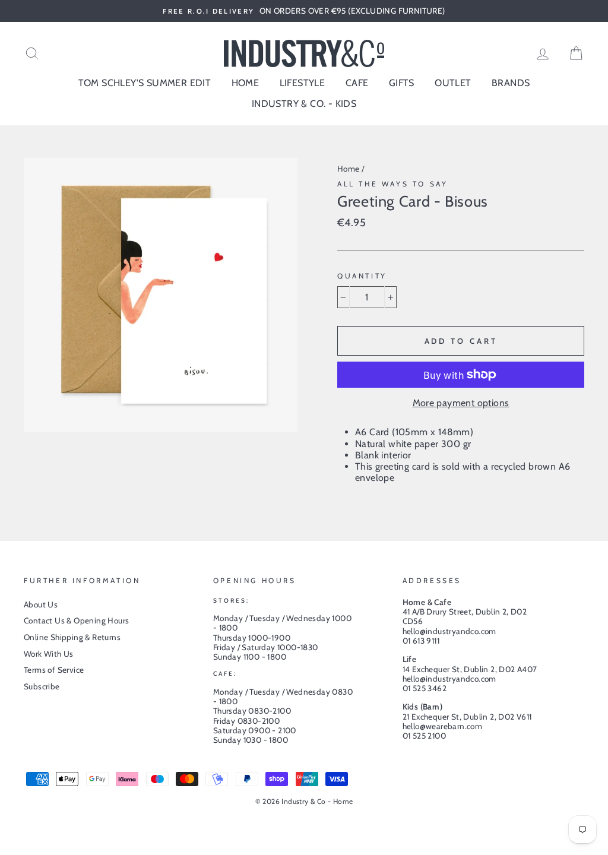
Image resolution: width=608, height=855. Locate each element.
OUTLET (453, 82)
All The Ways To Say (392, 183)
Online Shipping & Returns (72, 637)
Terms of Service (54, 669)
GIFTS (401, 82)
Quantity (362, 276)
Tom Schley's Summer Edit (144, 82)
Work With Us (49, 653)
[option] (304, 11)
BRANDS (511, 82)
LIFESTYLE (302, 82)
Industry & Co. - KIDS (304, 103)
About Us (41, 604)
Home (348, 168)
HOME (245, 82)
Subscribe (42, 686)
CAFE (357, 82)
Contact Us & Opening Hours (76, 620)
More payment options (461, 402)
